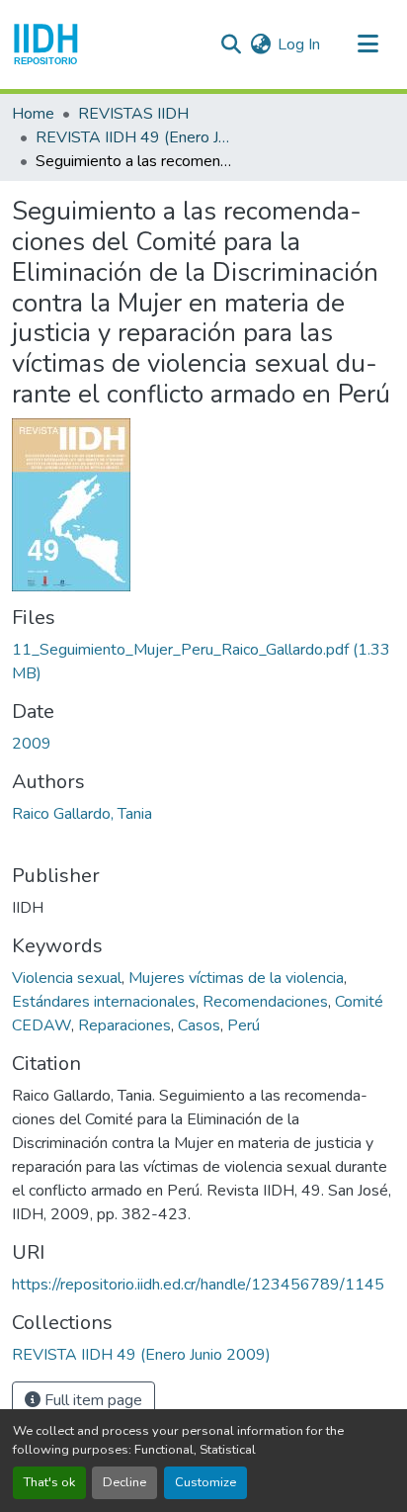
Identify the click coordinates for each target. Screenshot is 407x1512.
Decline (124, 1482)
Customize (205, 1482)
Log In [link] (299, 44)
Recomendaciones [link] (265, 1002)
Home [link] (33, 114)
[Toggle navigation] (367, 44)
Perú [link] (243, 1025)
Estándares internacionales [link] (104, 1002)
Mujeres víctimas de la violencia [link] (236, 978)
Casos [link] (199, 1025)
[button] (46, 44)
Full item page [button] (91, 1400)
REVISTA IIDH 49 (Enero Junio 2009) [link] (134, 137)
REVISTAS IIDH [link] (133, 114)
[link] (203, 661)
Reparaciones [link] (124, 1025)
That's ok (49, 1482)
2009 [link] (31, 744)
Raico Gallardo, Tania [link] (82, 814)
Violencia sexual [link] (67, 978)
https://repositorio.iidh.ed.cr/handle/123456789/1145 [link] (198, 1284)
